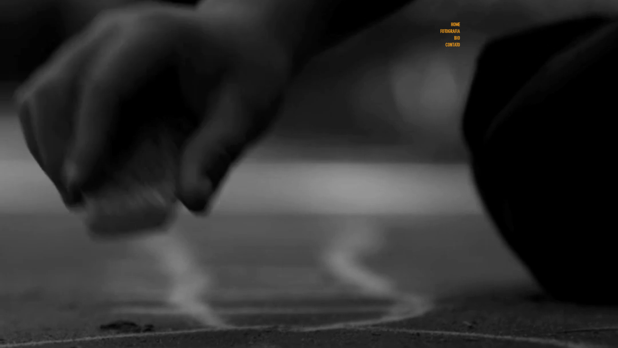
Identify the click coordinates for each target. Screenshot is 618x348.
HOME (455, 24)
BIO (457, 38)
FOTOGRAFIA (450, 31)
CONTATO (452, 45)
